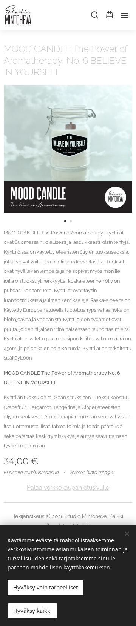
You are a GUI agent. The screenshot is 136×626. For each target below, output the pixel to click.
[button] (94, 15)
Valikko (124, 15)
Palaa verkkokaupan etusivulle (68, 487)
